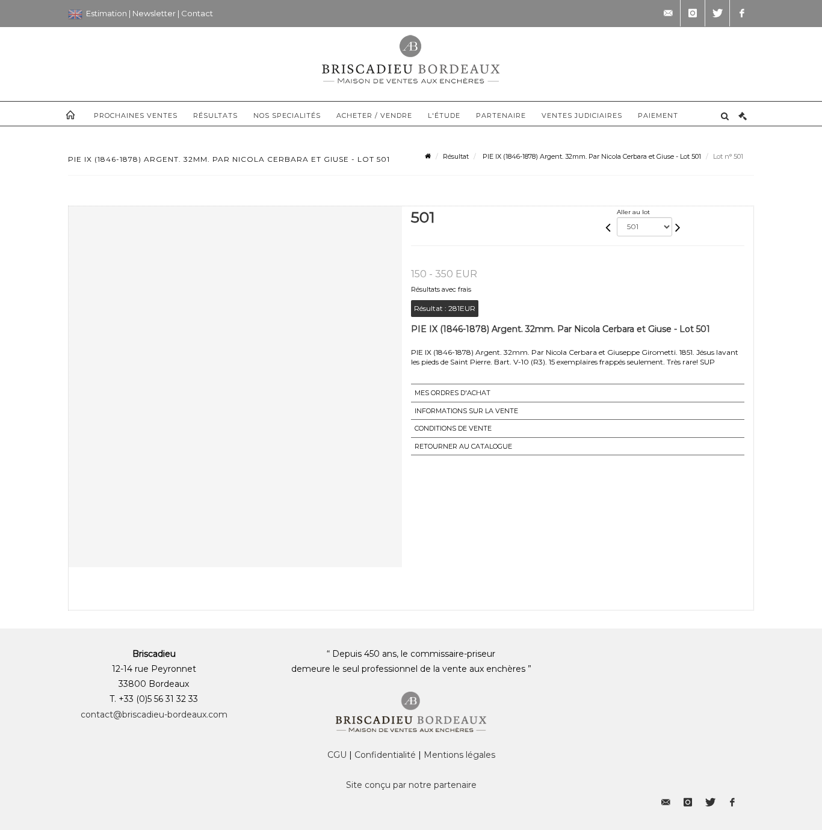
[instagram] (693, 13)
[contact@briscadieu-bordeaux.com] (668, 13)
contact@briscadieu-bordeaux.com (154, 714)
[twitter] (717, 13)
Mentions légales (459, 754)
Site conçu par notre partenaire (411, 784)
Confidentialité (385, 754)
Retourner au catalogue (463, 446)
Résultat (456, 156)
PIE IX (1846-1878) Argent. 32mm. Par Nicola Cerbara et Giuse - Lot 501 (591, 156)
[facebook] (742, 13)
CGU (337, 754)
